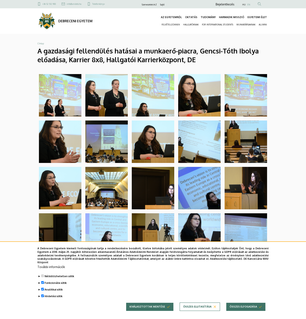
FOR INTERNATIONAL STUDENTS (217, 24)
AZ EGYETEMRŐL (171, 17)
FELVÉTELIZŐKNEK (171, 24)
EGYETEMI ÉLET (257, 17)
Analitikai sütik (54, 289)
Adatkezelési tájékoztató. (226, 258)
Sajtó (162, 4)
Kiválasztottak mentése (147, 306)
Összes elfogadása (243, 306)
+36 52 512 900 (49, 4)
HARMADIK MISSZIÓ (231, 17)
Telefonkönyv (98, 4)
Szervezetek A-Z (149, 4)
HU (244, 4)
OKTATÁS (191, 17)
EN (248, 4)
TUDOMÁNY (208, 17)
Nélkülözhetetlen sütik (59, 276)
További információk (51, 267)
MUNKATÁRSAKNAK (245, 24)
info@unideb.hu (74, 4)
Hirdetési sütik (53, 296)
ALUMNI (263, 24)
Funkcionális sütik (56, 282)
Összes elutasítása (197, 306)
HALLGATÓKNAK (191, 24)
